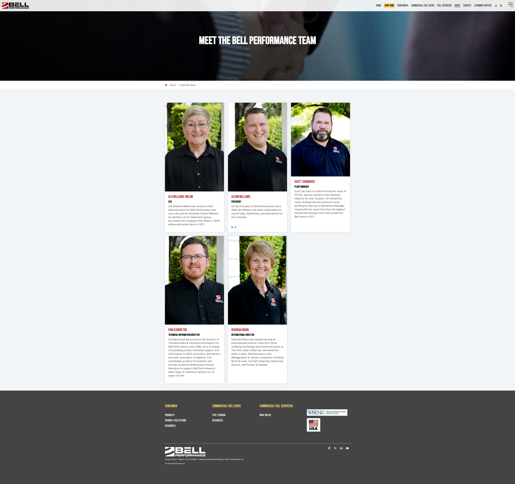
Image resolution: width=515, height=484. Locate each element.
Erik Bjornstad (177, 330)
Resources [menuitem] (170, 426)
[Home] (166, 85)
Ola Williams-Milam (180, 197)
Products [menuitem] (170, 415)
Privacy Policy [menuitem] (171, 459)
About (458, 5)
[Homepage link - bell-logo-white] (185, 455)
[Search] (501, 6)
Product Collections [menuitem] (175, 420)
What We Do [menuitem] (265, 415)
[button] (329, 448)
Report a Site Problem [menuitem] (188, 459)
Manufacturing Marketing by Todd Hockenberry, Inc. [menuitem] (221, 459)
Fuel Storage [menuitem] (219, 415)
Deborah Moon (240, 330)
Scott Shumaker (304, 182)
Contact (467, 5)
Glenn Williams (240, 197)
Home (378, 5)
